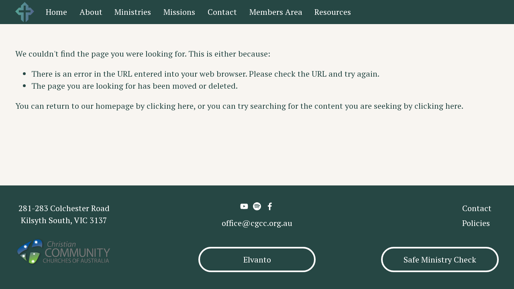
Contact (222, 11)
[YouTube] (244, 206)
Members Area (275, 11)
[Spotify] (257, 206)
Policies (476, 223)
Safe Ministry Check (440, 259)
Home (56, 11)
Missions (179, 11)
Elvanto (257, 259)
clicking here (170, 105)
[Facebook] (270, 206)
